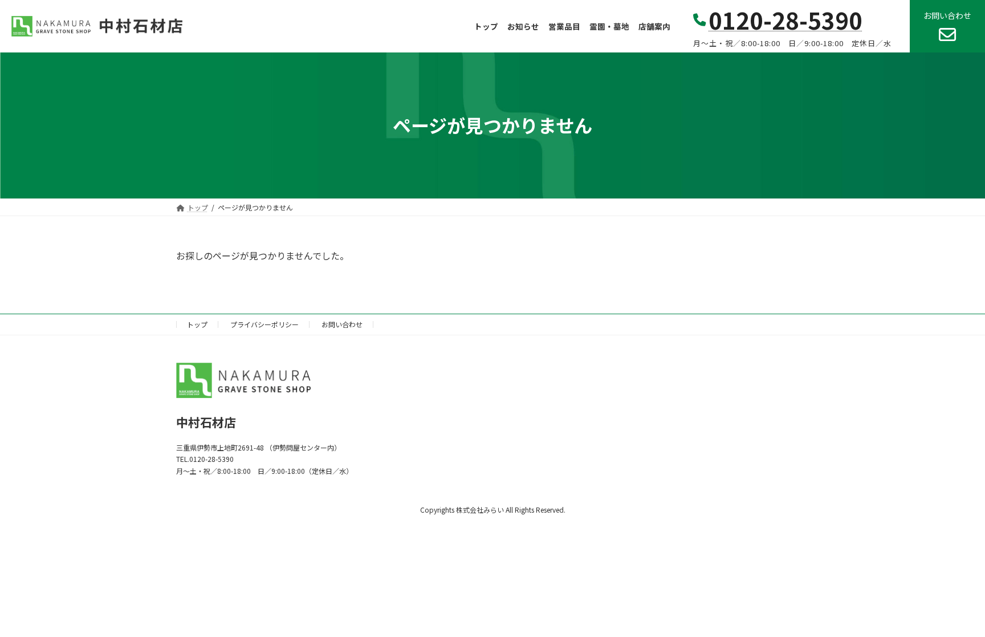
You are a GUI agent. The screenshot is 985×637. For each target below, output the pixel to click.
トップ (197, 324)
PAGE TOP (953, 607)
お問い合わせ (342, 324)
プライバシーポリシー (264, 324)
